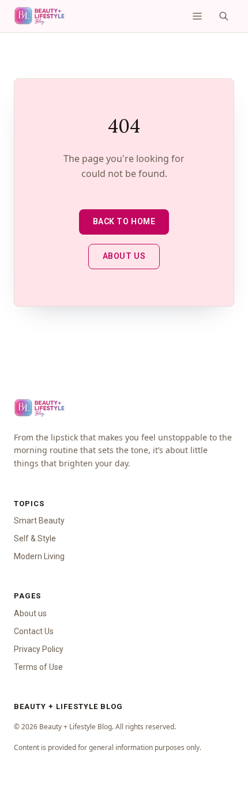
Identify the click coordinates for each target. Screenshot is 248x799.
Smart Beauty (39, 520)
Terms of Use (38, 667)
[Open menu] (197, 16)
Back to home (124, 221)
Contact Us (34, 631)
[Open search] (223, 16)
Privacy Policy (38, 649)
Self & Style (35, 538)
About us (124, 256)
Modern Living (39, 556)
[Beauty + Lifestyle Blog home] (39, 16)
